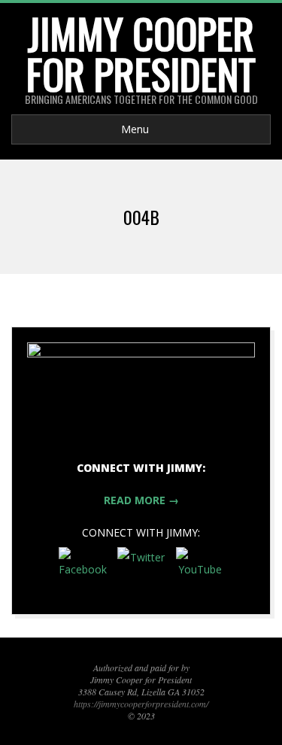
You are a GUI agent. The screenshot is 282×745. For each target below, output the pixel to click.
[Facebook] (83, 571)
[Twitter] (141, 571)
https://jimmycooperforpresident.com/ (141, 704)
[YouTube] (200, 571)
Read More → (141, 500)
